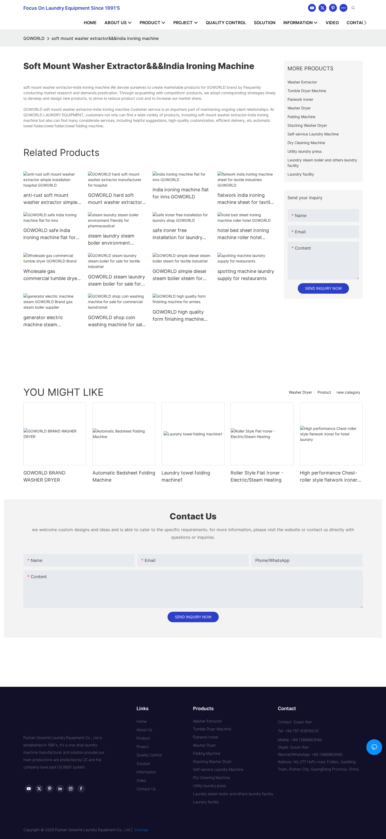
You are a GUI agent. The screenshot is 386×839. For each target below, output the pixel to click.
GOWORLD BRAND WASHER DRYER (44, 476)
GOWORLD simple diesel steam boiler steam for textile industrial (179, 275)
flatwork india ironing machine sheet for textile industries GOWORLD (245, 199)
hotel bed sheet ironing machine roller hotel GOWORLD (243, 234)
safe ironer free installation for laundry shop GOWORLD (177, 234)
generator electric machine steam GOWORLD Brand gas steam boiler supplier (47, 321)
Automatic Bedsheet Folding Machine (123, 476)
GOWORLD (34, 38)
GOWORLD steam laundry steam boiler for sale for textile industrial (116, 280)
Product (324, 392)
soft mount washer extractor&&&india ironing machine (105, 38)
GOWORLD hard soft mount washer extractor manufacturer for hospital (116, 199)
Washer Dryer (300, 392)
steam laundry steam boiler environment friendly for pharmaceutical (111, 239)
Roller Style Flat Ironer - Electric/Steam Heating (257, 476)
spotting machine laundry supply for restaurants (245, 274)
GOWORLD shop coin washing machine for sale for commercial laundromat (116, 321)
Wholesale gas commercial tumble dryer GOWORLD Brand (51, 275)
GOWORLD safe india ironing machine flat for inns (49, 234)
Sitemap (141, 829)
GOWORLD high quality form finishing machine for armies (178, 316)
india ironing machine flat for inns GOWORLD (181, 193)
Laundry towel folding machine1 (185, 476)
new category (348, 392)
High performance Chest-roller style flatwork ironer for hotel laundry (328, 476)
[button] (365, 22)
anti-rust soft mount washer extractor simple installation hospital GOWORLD (50, 199)
